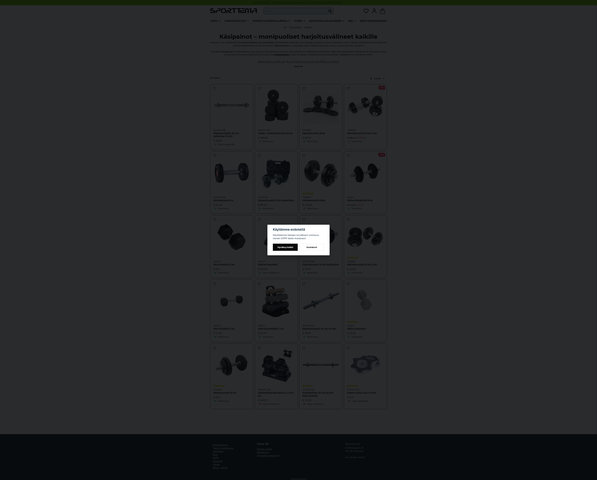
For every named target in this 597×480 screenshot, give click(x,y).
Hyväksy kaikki (285, 247)
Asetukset (311, 247)
